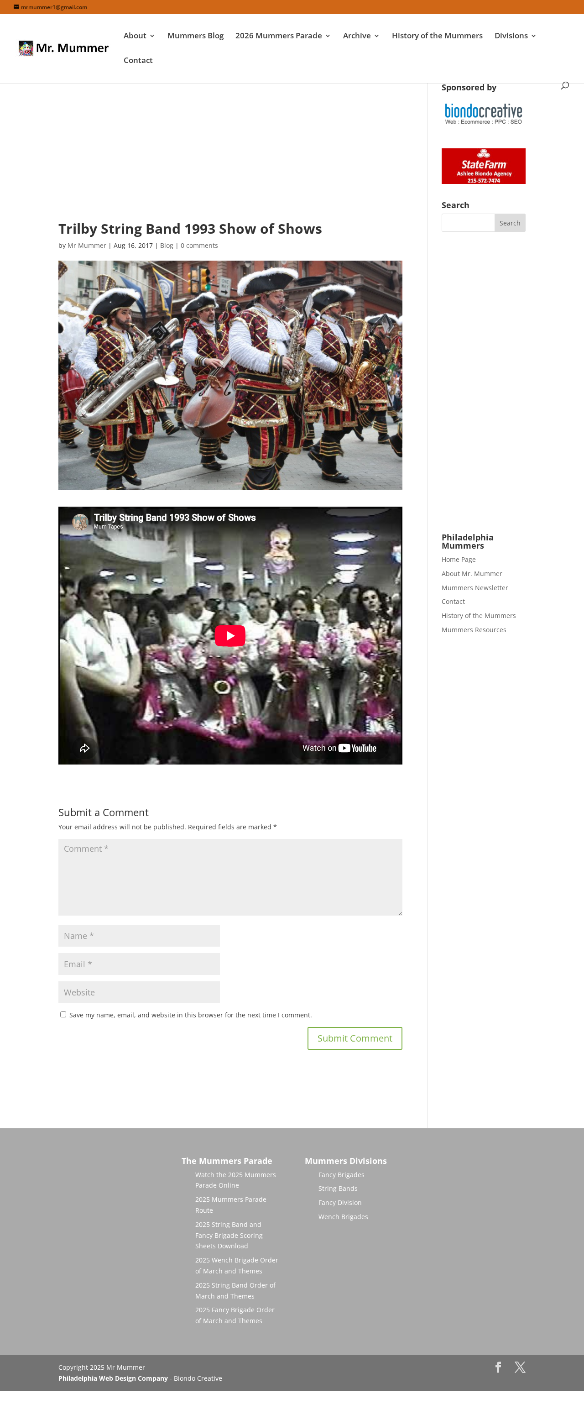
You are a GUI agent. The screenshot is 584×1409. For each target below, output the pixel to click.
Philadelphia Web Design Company (113, 1378)
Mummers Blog (195, 36)
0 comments (199, 245)
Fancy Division (340, 1202)
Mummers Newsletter (475, 587)
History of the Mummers (437, 36)
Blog (166, 245)
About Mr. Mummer (472, 573)
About (135, 36)
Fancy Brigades (341, 1174)
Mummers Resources (474, 629)
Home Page (459, 559)
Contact (138, 61)
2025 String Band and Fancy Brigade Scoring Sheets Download (229, 1235)
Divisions (511, 36)
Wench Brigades (343, 1216)
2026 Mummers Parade (278, 36)
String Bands (338, 1188)
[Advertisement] (230, 147)
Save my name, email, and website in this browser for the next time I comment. (190, 1015)
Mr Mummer (87, 245)
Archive (357, 36)
